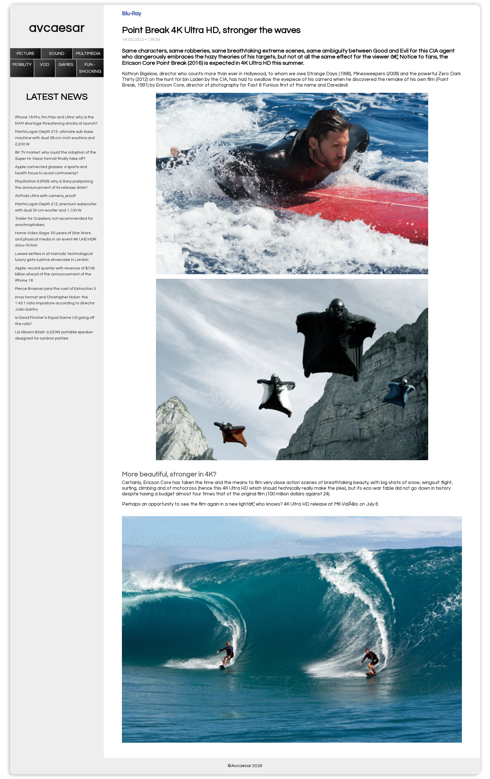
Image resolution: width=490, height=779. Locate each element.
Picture (25, 53)
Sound (56, 53)
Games (65, 64)
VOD (44, 64)
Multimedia (88, 53)
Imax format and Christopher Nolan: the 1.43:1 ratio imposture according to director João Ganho (55, 303)
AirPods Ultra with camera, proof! (45, 196)
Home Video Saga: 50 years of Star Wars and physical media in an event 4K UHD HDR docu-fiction (55, 239)
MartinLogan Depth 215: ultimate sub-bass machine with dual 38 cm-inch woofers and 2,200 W (55, 137)
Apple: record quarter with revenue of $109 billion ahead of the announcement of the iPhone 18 (54, 274)
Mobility (21, 64)
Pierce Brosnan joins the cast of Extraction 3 (55, 288)
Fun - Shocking (90, 68)
